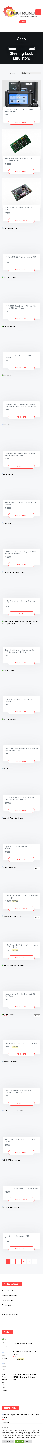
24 (14, 73)
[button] (21, 122)
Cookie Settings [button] (8, 1441)
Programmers (6, 1305)
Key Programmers (8, 1300)
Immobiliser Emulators (9, 1296)
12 (12, 73)
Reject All (28, 1441)
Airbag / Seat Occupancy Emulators (14, 1291)
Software (5, 1310)
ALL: (17, 73)
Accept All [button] (19, 1441)
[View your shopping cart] (23, 26)
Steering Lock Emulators (10, 1314)
